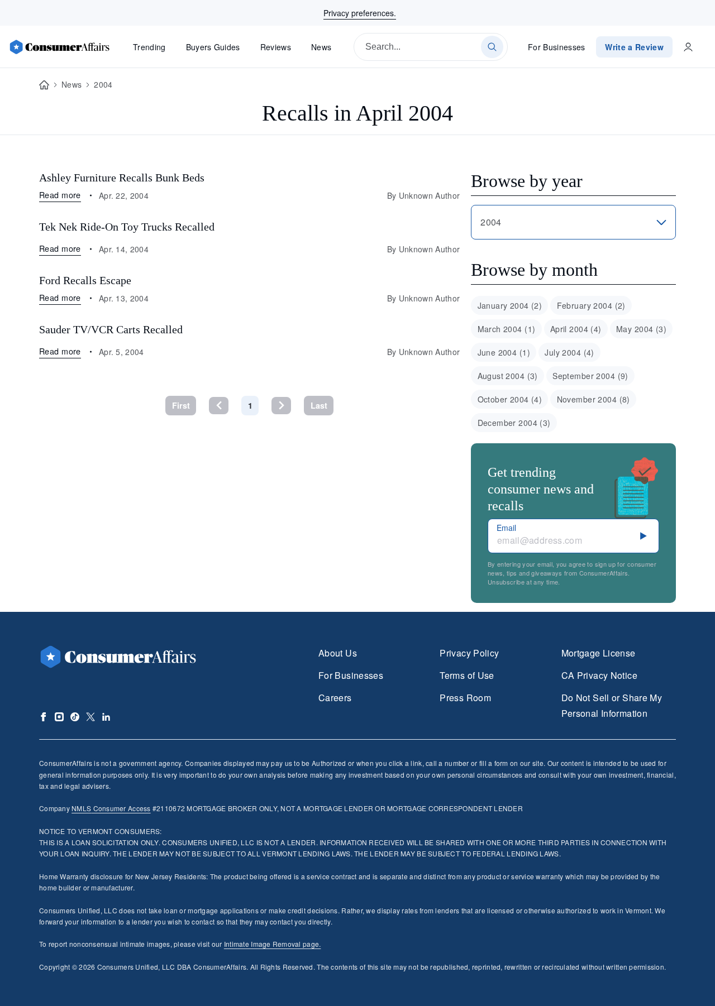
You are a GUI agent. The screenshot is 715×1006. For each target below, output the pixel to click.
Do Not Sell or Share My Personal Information (611, 705)
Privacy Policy (469, 652)
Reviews (275, 46)
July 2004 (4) (569, 352)
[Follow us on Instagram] (59, 716)
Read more (60, 194)
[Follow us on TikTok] (74, 716)
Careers (335, 697)
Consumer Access (111, 808)
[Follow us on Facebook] (43, 716)
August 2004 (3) (508, 375)
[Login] (688, 46)
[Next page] (281, 405)
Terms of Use (467, 675)
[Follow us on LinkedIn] (106, 716)
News (321, 46)
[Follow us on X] (90, 716)
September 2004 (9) (590, 375)
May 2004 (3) (641, 328)
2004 (103, 84)
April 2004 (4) (576, 328)
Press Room (465, 697)
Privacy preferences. (359, 12)
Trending (149, 46)
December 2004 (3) (514, 422)
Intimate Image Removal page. (272, 943)
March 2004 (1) (507, 328)
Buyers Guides (213, 46)
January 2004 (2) (510, 305)
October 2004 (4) (510, 399)
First (181, 405)
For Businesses (556, 46)
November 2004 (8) (593, 399)
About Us (337, 652)
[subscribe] (643, 536)
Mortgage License (598, 652)
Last (319, 405)
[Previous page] (218, 405)
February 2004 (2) (591, 305)
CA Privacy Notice (599, 675)
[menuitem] (509, 305)
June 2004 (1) (504, 352)
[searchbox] (430, 47)
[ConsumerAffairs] (59, 47)
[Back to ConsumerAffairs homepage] (44, 85)
